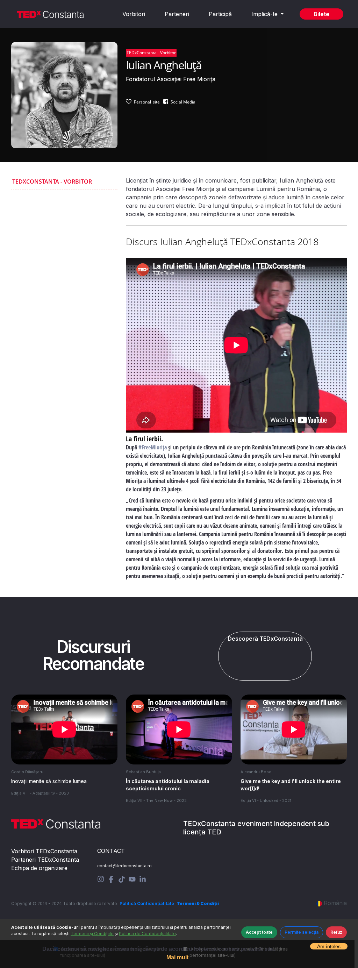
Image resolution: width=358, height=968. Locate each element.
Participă (220, 13)
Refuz (336, 932)
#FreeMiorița (152, 447)
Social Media (183, 102)
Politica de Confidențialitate (147, 933)
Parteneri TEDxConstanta (45, 859)
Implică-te (265, 13)
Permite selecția (301, 932)
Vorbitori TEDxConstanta (44, 851)
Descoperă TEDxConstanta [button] (265, 638)
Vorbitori (133, 13)
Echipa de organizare (39, 867)
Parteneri (177, 13)
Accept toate (259, 932)
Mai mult (177, 957)
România (335, 902)
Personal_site (147, 102)
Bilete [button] (321, 13)
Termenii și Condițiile (92, 933)
